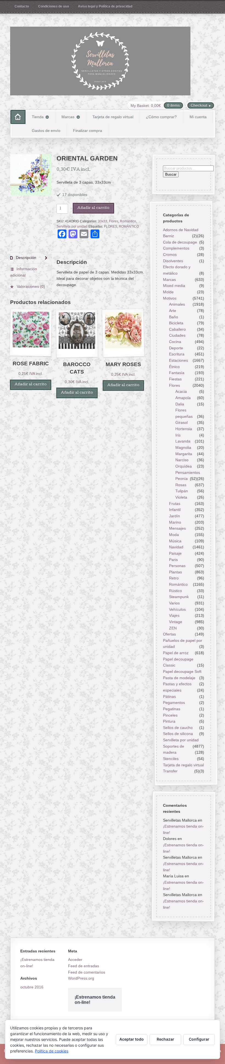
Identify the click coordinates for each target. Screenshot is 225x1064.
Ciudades (177, 335)
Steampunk (179, 597)
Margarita (183, 454)
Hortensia (183, 429)
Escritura (176, 354)
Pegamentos (174, 702)
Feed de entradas (83, 966)
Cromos (169, 254)
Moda (174, 534)
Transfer (170, 771)
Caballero (177, 329)
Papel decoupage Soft (182, 671)
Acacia (181, 391)
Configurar (199, 1039)
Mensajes (177, 528)
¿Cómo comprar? (161, 117)
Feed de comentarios (86, 972)
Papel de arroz (175, 653)
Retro (174, 578)
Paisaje (175, 553)
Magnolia (183, 447)
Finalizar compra (87, 130)
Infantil (175, 509)
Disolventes (173, 261)
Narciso (182, 460)
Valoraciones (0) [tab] (30, 286)
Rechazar (165, 1039)
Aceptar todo (131, 1039)
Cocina (175, 341)
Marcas (67, 117)
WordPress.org (81, 978)
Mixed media (174, 285)
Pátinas (169, 696)
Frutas (174, 503)
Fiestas (175, 379)
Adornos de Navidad (180, 230)
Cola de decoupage (180, 242)
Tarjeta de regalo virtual (112, 117)
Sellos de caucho (177, 727)
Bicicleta (176, 323)
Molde (168, 292)
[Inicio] (18, 117)
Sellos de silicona (178, 734)
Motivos (169, 298)
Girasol (181, 423)
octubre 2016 (31, 987)
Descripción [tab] (25, 257)
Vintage (175, 622)
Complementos (176, 248)
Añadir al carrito (93, 208)
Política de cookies (51, 1051)
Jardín (174, 516)
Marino (175, 522)
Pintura (169, 721)
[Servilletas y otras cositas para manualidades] (100, 61)
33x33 (102, 221)
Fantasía (176, 373)
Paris (173, 559)
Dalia (179, 404)
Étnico (174, 366)
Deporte (176, 348)
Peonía (181, 478)
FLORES (110, 226)
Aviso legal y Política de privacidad (105, 6)
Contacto (22, 6)
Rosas (180, 485)
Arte (172, 310)
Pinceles (170, 715)
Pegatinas (171, 709)
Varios (174, 603)
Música (175, 541)
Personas (177, 565)
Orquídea (183, 466)
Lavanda (182, 441)
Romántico (128, 221)
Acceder (75, 959)
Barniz (168, 236)
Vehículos (177, 609)
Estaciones (178, 360)
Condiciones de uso (53, 6)
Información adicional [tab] (23, 272)
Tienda (38, 117)
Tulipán (181, 491)
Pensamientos (187, 472)
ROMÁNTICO (129, 226)
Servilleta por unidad (72, 226)
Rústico (175, 590)
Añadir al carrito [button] (31, 384)
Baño (173, 317)
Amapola (183, 398)
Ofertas (169, 634)
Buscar (170, 175)
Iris (178, 435)
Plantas (175, 572)
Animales (177, 304)
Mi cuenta (198, 117)
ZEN (173, 628)
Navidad (176, 547)
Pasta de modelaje (179, 678)
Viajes (174, 615)
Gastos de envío (46, 130)
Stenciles (170, 758)
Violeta (181, 497)
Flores (113, 221)
